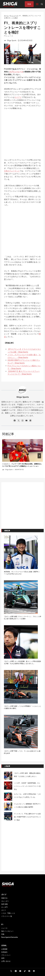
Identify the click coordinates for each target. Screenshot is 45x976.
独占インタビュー (7, 931)
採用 (2, 958)
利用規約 (4, 952)
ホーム (6, 16)
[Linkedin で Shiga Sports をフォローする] (30, 420)
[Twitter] (11, 971)
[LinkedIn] (34, 971)
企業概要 (4, 949)
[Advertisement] (22, 135)
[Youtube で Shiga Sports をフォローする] (26, 420)
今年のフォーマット (12, 171)
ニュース (4, 928)
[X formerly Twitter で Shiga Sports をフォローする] (18, 420)
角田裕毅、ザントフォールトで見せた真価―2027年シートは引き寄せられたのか (22, 573)
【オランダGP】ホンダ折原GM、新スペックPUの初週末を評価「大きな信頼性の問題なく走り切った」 (22, 662)
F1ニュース (8, 36)
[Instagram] (15, 971)
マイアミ (18, 97)
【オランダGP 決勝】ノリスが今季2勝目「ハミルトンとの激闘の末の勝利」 (22, 707)
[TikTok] (25, 971)
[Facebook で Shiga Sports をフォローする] (14, 420)
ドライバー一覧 (6, 916)
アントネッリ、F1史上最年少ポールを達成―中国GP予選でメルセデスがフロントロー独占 (27, 817)
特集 (2, 934)
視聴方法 (4, 898)
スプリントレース (16, 72)
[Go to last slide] (5, 455)
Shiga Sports (11, 40)
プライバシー (5, 955)
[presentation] (22, 450)
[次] (39, 455)
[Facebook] (29, 971)
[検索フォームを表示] (42, 4)
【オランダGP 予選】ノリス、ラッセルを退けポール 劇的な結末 (22, 752)
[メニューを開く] (37, 4)
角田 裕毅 (4, 904)
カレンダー (5, 901)
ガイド (3, 910)
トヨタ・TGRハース (8, 913)
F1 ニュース (14, 16)
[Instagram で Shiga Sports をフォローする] (22, 420)
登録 (29, 4)
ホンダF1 (4, 907)
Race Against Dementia (9, 937)
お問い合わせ (5, 961)
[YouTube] (20, 971)
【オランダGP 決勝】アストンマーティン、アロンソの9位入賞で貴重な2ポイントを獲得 (22, 618)
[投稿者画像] (5, 40)
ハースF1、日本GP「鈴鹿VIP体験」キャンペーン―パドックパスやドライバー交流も (27, 786)
